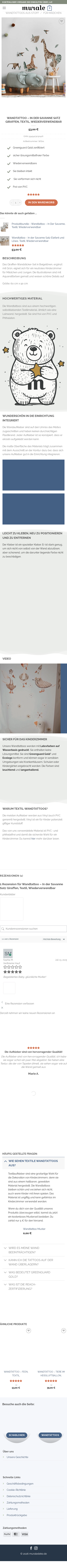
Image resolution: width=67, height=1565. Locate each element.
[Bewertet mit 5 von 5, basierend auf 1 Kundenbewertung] (33, 194)
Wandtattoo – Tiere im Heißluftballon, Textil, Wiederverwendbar (51, 1374)
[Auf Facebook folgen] (31, 1548)
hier (33, 838)
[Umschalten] (5, 1161)
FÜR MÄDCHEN (52, 12)
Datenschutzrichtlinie (18, 1496)
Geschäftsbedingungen (20, 1483)
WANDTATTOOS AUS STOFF (22, 12)
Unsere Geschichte (17, 1457)
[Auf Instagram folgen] (36, 1548)
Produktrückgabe (17, 1515)
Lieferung (12, 1508)
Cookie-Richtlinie (16, 1489)
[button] (4, 8)
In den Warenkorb (41, 202)
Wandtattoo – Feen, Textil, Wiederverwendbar (16, 1374)
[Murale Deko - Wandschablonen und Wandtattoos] (33, 7)
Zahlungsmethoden (18, 1502)
